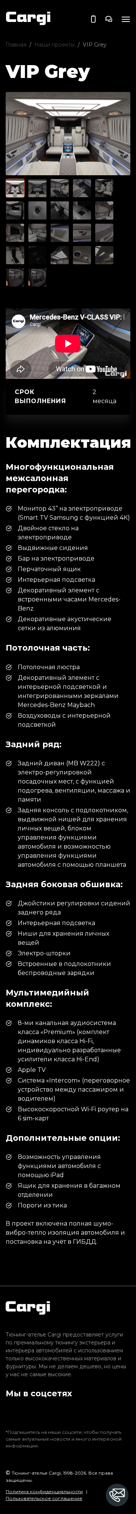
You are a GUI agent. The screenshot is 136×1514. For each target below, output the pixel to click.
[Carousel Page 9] (82, 210)
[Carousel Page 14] (82, 232)
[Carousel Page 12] (37, 232)
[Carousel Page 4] (82, 188)
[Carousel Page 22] (37, 277)
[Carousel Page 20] (104, 255)
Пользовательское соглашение (44, 1498)
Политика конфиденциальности (44, 1491)
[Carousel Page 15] (104, 232)
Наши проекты (54, 44)
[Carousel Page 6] (15, 210)
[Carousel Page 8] (59, 210)
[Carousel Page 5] (104, 188)
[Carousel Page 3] (59, 188)
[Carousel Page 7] (37, 210)
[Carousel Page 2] (37, 188)
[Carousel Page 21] (15, 277)
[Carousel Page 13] (59, 232)
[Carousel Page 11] (15, 232)
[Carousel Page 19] (82, 255)
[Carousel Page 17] (37, 255)
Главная (16, 44)
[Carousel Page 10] (104, 210)
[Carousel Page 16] (15, 255)
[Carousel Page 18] (59, 255)
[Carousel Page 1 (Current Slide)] (15, 188)
